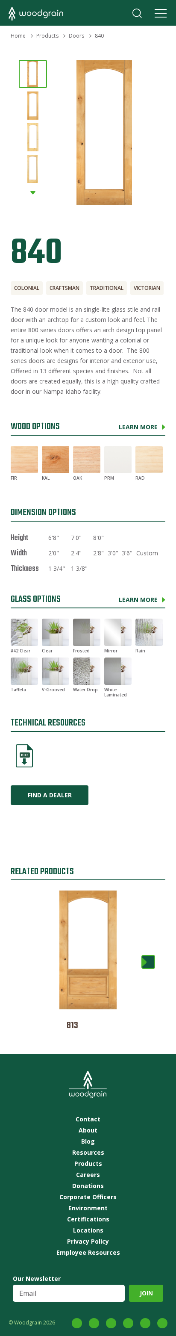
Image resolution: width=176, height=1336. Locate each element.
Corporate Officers (88, 1197)
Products (47, 35)
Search (137, 13)
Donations (88, 1186)
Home (18, 35)
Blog (88, 1141)
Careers (88, 1175)
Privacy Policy (88, 1241)
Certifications (88, 1219)
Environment (88, 1208)
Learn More (138, 427)
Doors (77, 35)
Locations (88, 1230)
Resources (88, 1152)
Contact (88, 1119)
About (88, 1130)
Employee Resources (88, 1252)
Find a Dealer (50, 795)
